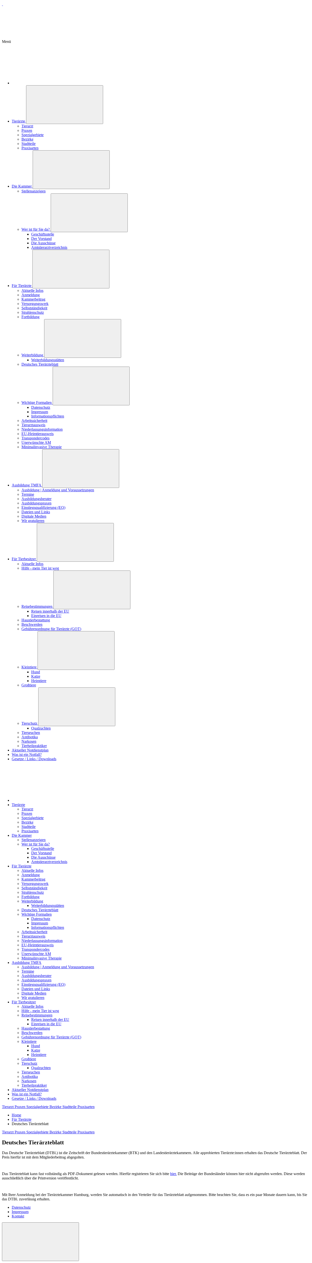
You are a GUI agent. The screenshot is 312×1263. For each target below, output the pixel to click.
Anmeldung (30, 295)
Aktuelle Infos (32, 290)
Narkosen (28, 741)
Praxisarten (30, 148)
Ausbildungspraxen (36, 503)
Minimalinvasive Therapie (41, 447)
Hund (35, 672)
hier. (173, 1174)
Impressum (39, 412)
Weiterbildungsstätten (47, 360)
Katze (35, 676)
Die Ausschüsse (43, 243)
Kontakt (18, 1216)
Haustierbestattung (35, 620)
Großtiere (28, 685)
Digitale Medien (33, 516)
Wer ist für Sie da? (36, 229)
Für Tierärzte (22, 286)
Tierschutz (29, 723)
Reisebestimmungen (37, 606)
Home (16, 1115)
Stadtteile (28, 144)
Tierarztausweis (33, 425)
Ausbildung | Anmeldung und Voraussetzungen (57, 490)
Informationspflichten (47, 416)
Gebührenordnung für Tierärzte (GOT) (51, 629)
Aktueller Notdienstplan (30, 750)
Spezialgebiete (32, 135)
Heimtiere (38, 681)
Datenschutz (40, 407)
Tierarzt (27, 126)
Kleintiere (29, 667)
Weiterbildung (32, 355)
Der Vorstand (41, 239)
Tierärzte (19, 121)
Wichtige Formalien (37, 402)
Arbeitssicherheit (34, 420)
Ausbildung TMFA (27, 485)
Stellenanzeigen (33, 191)
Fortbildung (30, 317)
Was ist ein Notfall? (27, 754)
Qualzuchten (41, 728)
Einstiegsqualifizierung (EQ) (43, 507)
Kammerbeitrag (33, 299)
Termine (27, 494)
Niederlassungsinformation (42, 429)
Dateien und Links (35, 512)
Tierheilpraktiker (34, 746)
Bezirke (27, 139)
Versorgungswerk (35, 304)
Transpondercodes (35, 438)
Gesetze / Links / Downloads (34, 759)
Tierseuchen (30, 733)
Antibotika (29, 737)
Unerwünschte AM (36, 442)
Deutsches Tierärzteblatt (39, 364)
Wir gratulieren (32, 521)
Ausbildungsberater (36, 499)
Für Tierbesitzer (24, 559)
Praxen (26, 130)
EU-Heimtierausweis (37, 434)
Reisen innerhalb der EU (50, 611)
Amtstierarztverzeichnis (49, 247)
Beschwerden (31, 624)
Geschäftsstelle (42, 234)
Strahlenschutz (32, 312)
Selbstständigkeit (34, 308)
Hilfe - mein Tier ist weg (40, 568)
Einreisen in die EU (46, 616)
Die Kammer (22, 186)
